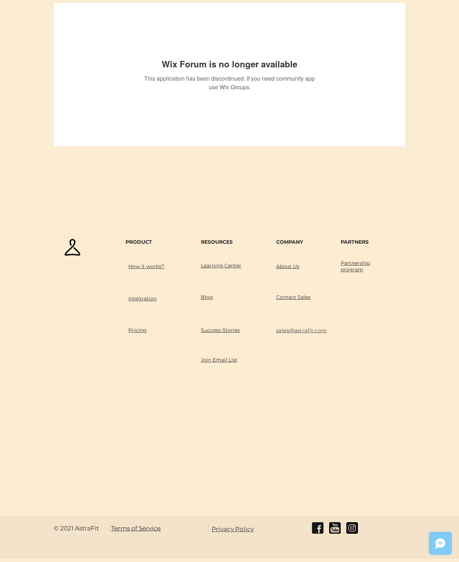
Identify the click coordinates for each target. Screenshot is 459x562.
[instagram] (352, 528)
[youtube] (335, 528)
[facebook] (317, 528)
